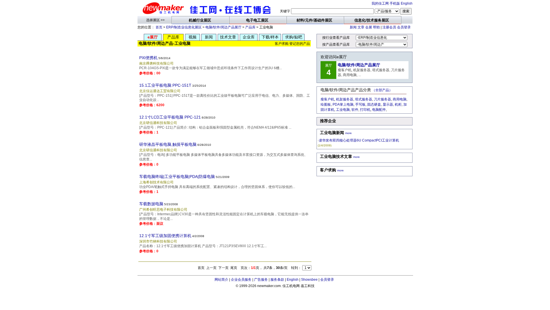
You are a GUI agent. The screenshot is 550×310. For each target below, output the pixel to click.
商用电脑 (399, 99)
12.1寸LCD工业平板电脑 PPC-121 (170, 117)
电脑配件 (379, 110)
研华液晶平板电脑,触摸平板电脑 (168, 144)
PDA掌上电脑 (343, 104)
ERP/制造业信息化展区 (184, 27)
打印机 (365, 110)
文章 (361, 27)
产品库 (250, 27)
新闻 (353, 27)
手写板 (360, 104)
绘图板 (326, 104)
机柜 (398, 104)
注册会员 (389, 27)
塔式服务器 (363, 99)
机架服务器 (344, 99)
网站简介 (221, 280)
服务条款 (277, 280)
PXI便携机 (148, 57)
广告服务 (261, 280)
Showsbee (309, 280)
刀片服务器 (382, 99)
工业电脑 (343, 110)
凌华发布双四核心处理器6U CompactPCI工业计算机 (359, 140)
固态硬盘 (374, 104)
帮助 (376, 27)
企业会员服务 (241, 280)
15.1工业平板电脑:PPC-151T (165, 85)
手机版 (395, 3)
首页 (159, 27)
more (348, 133)
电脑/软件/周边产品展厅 (223, 27)
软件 (354, 110)
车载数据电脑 (151, 204)
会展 (368, 27)
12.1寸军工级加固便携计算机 (165, 235)
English (406, 3)
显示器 (388, 104)
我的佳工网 (380, 3)
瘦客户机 (327, 99)
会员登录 (404, 27)
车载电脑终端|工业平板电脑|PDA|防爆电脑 (177, 176)
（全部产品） (382, 90)
